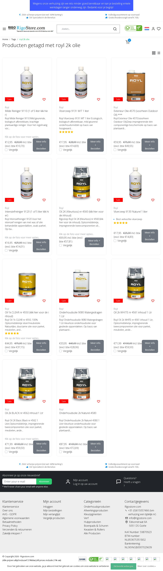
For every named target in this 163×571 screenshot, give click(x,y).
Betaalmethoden (11, 522)
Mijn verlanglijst (51, 514)
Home (5, 39)
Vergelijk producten (54, 518)
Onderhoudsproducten (97, 506)
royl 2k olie (24, 39)
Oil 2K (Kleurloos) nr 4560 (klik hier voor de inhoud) (81, 213)
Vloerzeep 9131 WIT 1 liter (74, 111)
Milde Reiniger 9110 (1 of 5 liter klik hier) (26, 113)
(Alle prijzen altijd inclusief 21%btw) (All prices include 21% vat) (31, 560)
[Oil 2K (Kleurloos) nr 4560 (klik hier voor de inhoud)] (81, 183)
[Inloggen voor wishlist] (44, 99)
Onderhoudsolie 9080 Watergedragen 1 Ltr (80, 314)
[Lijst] (158, 53)
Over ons (7, 510)
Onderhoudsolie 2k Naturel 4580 (77, 413)
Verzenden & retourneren (17, 529)
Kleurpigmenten (93, 514)
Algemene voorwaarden (15, 518)
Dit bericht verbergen (123, 566)
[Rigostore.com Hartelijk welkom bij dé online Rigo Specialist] (30, 29)
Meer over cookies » (147, 566)
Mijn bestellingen (52, 510)
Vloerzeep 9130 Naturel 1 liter (131, 211)
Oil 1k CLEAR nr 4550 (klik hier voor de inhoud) (27, 314)
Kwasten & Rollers (94, 529)
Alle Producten (92, 533)
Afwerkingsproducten (96, 510)
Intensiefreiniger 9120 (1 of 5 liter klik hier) (27, 213)
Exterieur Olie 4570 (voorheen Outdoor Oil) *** (136, 113)
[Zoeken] (115, 29)
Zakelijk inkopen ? (12, 533)
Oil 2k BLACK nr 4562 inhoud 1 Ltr (24, 413)
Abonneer (44, 481)
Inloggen (48, 506)
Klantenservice (10, 506)
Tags (13, 39)
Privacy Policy (10, 525)
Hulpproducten (92, 522)
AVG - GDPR (9, 514)
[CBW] (96, 559)
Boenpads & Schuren (96, 525)
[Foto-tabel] (154, 53)
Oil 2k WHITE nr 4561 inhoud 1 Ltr (133, 312)
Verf (86, 518)
